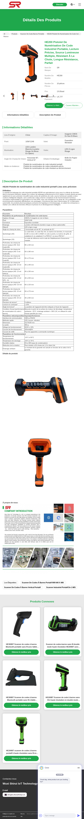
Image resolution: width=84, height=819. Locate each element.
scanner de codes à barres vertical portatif (22, 587)
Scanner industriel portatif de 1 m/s (61, 587)
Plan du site (22, 815)
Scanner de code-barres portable (32, 34)
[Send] (78, 815)
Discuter (59, 4)
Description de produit (50, 115)
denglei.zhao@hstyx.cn (16, 795)
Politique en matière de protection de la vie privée (9, 815)
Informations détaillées (18, 115)
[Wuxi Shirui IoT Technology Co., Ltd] (15, 4)
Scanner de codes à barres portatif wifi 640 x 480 (43, 583)
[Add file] (40, 815)
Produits (14, 34)
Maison (6, 34)
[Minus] (78, 767)
